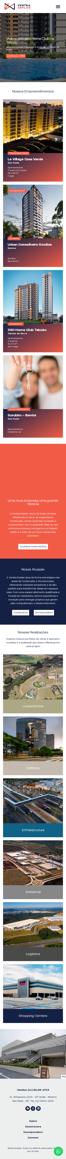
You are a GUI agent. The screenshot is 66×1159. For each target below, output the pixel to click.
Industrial (33, 892)
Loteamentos (33, 706)
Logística (33, 954)
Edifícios (33, 768)
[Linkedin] (38, 1108)
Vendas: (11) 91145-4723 (33, 1090)
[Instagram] (33, 1108)
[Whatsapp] (58, 1151)
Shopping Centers (33, 1015)
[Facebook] (27, 1108)
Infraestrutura (33, 830)
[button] (57, 6)
